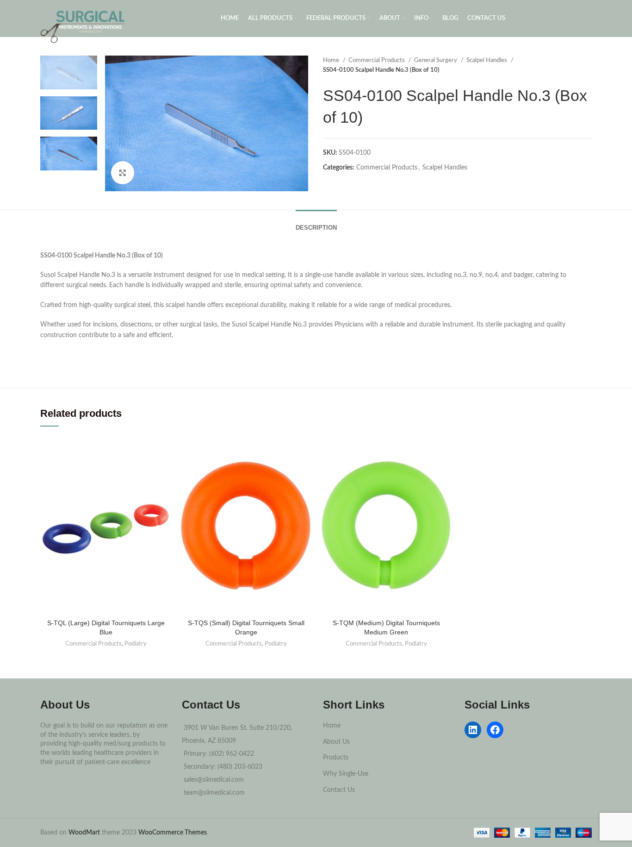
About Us (336, 742)
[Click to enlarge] (122, 172)
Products (335, 757)
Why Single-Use (345, 774)
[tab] (316, 223)
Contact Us (339, 790)
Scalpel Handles (487, 60)
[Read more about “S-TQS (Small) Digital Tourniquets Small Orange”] (304, 452)
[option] (68, 72)
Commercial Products (377, 60)
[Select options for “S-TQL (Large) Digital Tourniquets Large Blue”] (164, 452)
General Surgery (436, 60)
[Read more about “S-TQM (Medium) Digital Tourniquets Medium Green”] (444, 452)
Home (332, 60)
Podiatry (135, 643)
